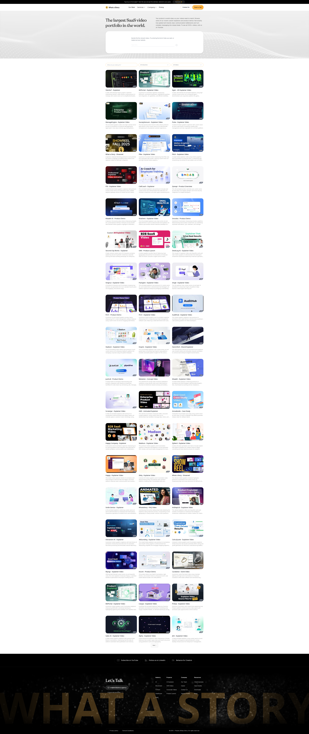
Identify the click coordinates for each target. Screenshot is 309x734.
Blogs (196, 693)
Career (183, 686)
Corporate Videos (171, 690)
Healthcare (158, 693)
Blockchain (158, 686)
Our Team (184, 682)
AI (156, 682)
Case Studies (198, 686)
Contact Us (184, 690)
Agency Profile (185, 693)
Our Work (132, 7)
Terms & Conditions (128, 731)
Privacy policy (114, 731)
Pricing (161, 7)
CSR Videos (169, 686)
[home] (112, 7)
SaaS (157, 697)
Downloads (197, 690)
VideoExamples (198, 682)
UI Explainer (170, 682)
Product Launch (171, 693)
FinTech (157, 690)
